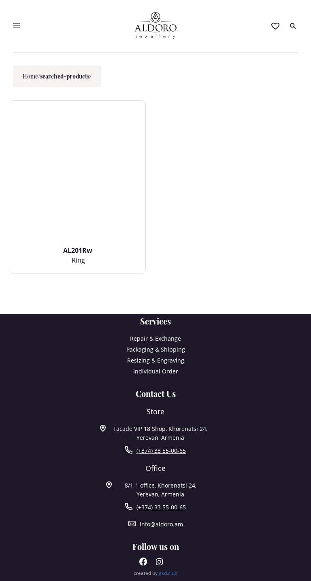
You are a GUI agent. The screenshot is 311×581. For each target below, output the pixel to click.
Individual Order (155, 371)
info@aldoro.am (161, 524)
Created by (155, 573)
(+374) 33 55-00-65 (161, 450)
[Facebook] (143, 563)
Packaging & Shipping (155, 349)
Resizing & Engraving (155, 360)
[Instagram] (159, 563)
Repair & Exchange (155, 338)
